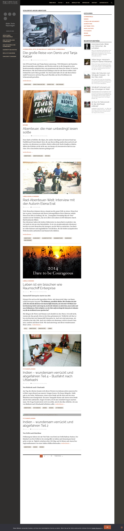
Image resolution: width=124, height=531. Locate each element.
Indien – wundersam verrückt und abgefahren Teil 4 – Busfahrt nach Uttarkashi (48, 376)
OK (107, 527)
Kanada (86, 19)
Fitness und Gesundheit (91, 21)
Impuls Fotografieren (9, 53)
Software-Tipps (89, 26)
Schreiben (35, 196)
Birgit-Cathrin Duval (10, 2)
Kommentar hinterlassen (39, 60)
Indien (45, 407)
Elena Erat (36, 238)
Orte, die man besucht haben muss (44, 49)
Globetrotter (46, 238)
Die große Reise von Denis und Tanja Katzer (50, 54)
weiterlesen (28, 81)
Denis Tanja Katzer (39, 84)
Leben (25, 196)
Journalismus (27, 49)
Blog (67, 2)
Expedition (50, 84)
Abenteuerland (38, 156)
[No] (122, 527)
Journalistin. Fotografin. (10, 3)
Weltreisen (59, 84)
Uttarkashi (59, 407)
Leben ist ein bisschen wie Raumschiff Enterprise (42, 286)
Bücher (25, 125)
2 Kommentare (36, 207)
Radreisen (68, 238)
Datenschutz (104, 2)
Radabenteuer (58, 238)
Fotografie (27, 369)
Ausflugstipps (89, 28)
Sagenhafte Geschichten (10, 49)
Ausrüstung (88, 23)
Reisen (29, 196)
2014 (25, 328)
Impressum (85, 2)
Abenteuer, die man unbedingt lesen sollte (50, 130)
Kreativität (41, 328)
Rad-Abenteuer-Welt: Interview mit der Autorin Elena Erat (49, 201)
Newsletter (76, 2)
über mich (52, 2)
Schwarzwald (60, 49)
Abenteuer (27, 84)
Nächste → (59, 456)
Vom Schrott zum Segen (9, 56)
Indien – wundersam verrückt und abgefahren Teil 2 (48, 423)
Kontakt (94, 2)
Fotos (60, 2)
